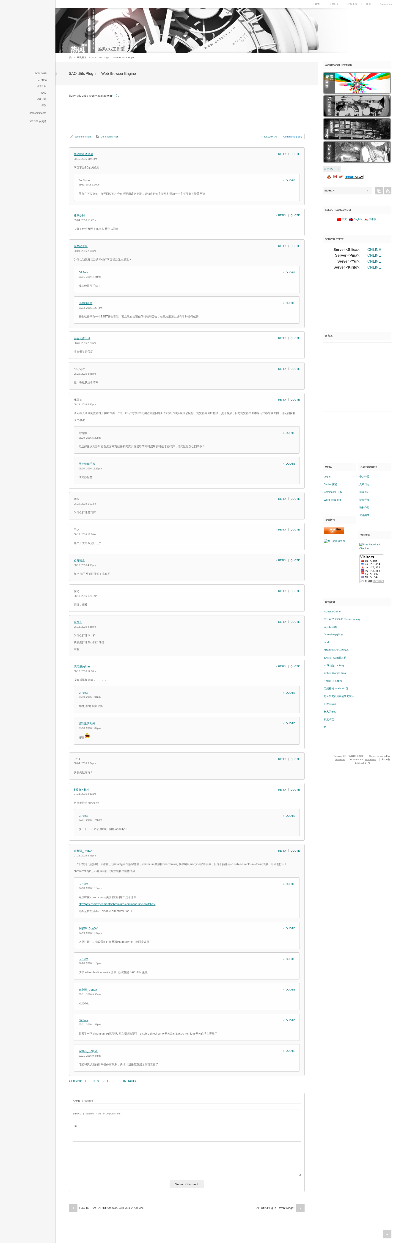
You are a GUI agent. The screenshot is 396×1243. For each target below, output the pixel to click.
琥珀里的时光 (82, 666)
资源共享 (364, 515)
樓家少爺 (79, 215)
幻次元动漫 (330, 704)
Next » (132, 1081)
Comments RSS (109, 136)
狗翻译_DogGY (83, 851)
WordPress (370, 759)
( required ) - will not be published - (97, 1113)
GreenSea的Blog (333, 634)
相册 (368, 4)
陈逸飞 (78, 622)
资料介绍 (364, 507)
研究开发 (81, 57)
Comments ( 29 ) (292, 136)
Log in (327, 476)
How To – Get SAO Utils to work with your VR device (111, 1208)
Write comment (83, 136)
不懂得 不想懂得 (333, 680)
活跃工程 (352, 4)
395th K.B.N (81, 789)
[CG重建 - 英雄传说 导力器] (357, 106)
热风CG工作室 (111, 49)
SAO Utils (41, 99)
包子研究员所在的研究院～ (339, 696)
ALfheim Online (332, 611)
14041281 (360, 763)
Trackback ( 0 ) (269, 136)
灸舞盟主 (79, 560)
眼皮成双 (329, 719)
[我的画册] (357, 151)
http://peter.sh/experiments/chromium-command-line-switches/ (117, 904)
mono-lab (340, 759)
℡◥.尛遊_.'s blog (334, 665)
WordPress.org (332, 499)
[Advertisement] (357, 302)
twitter (379, 190)
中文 (115, 95)
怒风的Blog (330, 711)
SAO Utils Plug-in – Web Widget (274, 1208)
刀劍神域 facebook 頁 (336, 688)
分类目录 (334, 4)
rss (387, 190)
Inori (326, 642)
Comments (333, 492)
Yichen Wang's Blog (335, 673)
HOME (317, 4)
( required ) (83, 1100)
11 (108, 1081)
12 (113, 1081)
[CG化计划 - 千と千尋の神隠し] (357, 129)
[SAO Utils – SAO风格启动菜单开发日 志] (357, 83)
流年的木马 (81, 246)
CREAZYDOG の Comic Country (342, 619)
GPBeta (42, 79)
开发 (44, 105)
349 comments (38, 113)
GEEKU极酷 (331, 627)
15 (124, 1081)
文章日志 (364, 484)
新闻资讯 (364, 492)
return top (387, 1234)
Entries (330, 484)
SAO (44, 92)
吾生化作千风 (82, 338)
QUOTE (295, 154)
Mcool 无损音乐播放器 (336, 649)
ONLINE (374, 250)
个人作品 (364, 476)
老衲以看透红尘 (83, 154)
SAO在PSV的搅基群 (335, 657)
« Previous (75, 1081)
